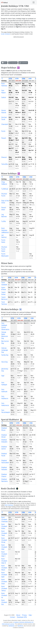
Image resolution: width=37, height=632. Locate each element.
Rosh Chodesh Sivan (4, 582)
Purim (3, 131)
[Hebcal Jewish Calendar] (4, 2)
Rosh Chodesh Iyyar (4, 575)
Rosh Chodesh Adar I (4, 554)
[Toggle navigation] (33, 2)
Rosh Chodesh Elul (4, 602)
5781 (30, 79)
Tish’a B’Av (4, 164)
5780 (23, 79)
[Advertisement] (14, 48)
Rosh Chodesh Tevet (4, 533)
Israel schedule (5, 34)
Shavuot (4, 157)
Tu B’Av (3, 221)
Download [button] (14, 63)
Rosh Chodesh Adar (4, 547)
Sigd (2, 376)
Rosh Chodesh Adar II (4, 561)
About (18, 615)
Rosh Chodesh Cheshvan (4, 519)
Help (30, 615)
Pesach (3, 138)
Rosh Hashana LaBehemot (5, 230)
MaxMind (20, 626)
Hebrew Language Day (4, 350)
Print (5, 63)
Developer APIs (22, 617)
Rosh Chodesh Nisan (4, 568)
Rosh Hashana (9, 505)
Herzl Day (4, 362)
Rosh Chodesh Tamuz (4, 588)
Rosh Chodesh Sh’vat (4, 540)
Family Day (4, 355)
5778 (10, 79)
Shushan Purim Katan (4, 249)
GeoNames (11, 626)
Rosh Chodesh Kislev (4, 526)
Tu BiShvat (4, 189)
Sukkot (3, 97)
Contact (12, 617)
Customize (24, 62)
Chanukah (4, 124)
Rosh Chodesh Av (4, 595)
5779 (16, 79)
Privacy (24, 615)
